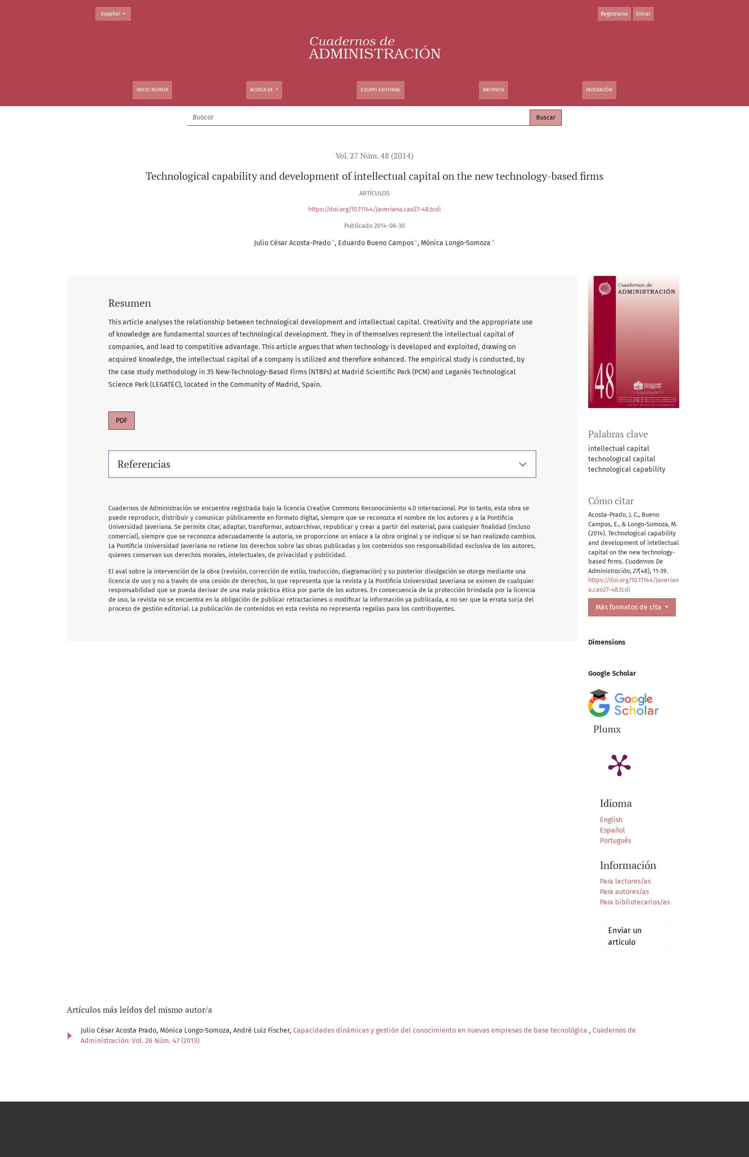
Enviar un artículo (625, 936)
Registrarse (614, 14)
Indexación (599, 90)
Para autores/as (624, 892)
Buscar (545, 117)
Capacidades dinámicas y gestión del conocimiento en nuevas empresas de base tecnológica (441, 1030)
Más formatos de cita (629, 607)
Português (615, 840)
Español (116, 13)
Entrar (643, 14)
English (611, 820)
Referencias (143, 464)
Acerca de (262, 90)
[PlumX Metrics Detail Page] (619, 765)
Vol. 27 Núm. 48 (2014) (374, 156)
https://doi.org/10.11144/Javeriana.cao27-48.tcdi (374, 209)
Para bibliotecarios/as (635, 902)
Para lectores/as (625, 881)
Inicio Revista (152, 90)
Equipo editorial (381, 90)
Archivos (493, 90)
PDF (121, 420)
